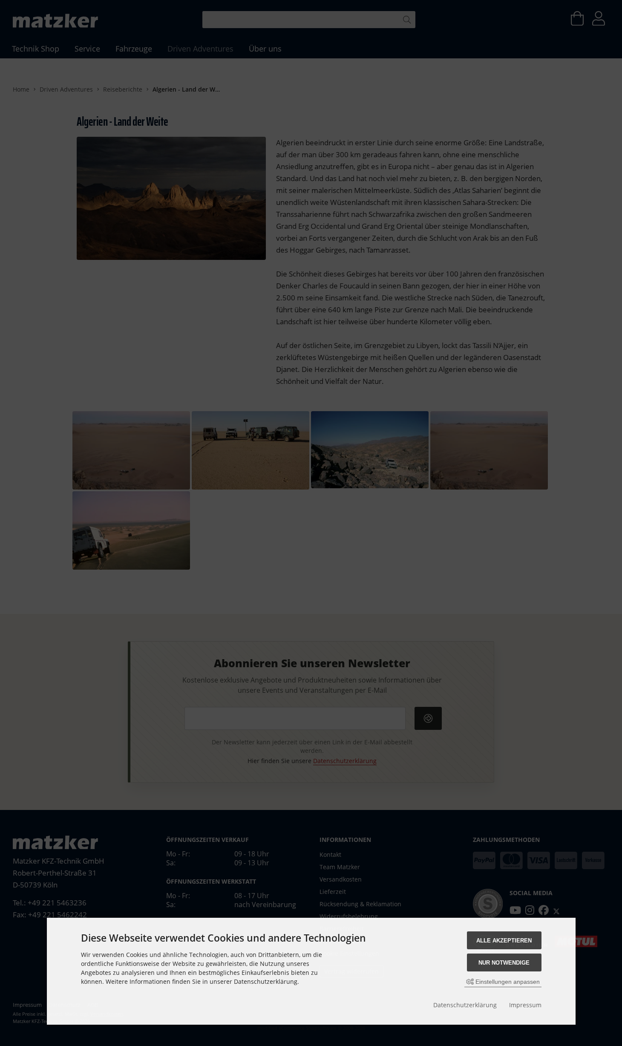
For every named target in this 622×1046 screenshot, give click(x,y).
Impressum (525, 1005)
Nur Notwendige (504, 963)
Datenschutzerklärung (465, 1005)
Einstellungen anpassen (507, 981)
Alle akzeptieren (504, 940)
